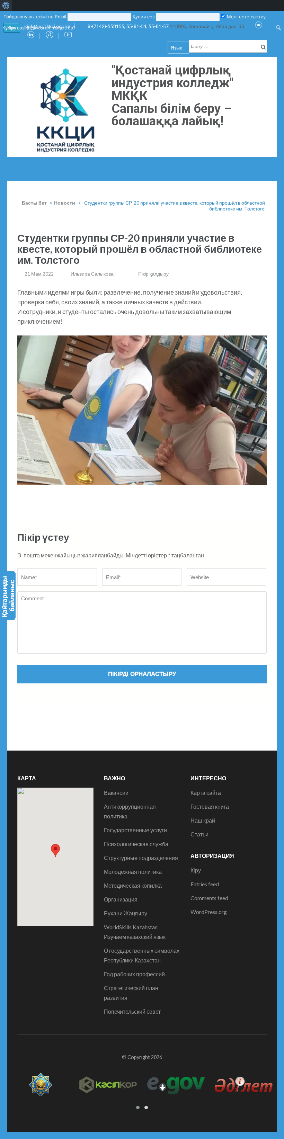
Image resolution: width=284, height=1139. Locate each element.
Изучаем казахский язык (135, 936)
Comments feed (209, 898)
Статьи (199, 834)
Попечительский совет (132, 1011)
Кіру (195, 870)
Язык (176, 48)
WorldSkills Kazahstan (131, 927)
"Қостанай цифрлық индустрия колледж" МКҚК (172, 83)
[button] (55, 850)
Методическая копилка (133, 885)
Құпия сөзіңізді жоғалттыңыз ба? (39, 27)
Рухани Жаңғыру (125, 913)
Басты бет (34, 203)
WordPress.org (208, 911)
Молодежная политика (133, 871)
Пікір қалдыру (153, 274)
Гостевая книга (209, 806)
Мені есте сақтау (245, 16)
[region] (142, 410)
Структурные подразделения (141, 857)
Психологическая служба (136, 844)
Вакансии (116, 792)
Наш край (202, 820)
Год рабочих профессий (134, 974)
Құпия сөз (143, 16)
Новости (64, 203)
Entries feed (204, 884)
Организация (120, 899)
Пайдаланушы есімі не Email (34, 16)
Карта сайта (205, 792)
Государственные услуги (135, 830)
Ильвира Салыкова (92, 274)
